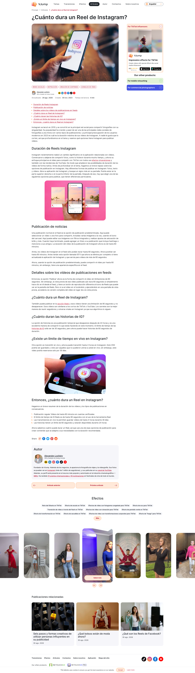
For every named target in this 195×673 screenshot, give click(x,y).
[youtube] (65, 462)
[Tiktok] (144, 659)
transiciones (105, 160)
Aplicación (92, 658)
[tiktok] (61, 462)
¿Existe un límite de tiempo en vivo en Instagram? (54, 119)
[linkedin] (49, 462)
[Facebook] (43, 438)
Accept (120, 670)
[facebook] (57, 462)
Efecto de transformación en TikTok (47, 514)
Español (152, 4)
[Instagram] (149, 659)
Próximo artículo (96, 485)
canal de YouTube (104, 470)
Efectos (82, 4)
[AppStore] (145, 68)
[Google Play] (156, 68)
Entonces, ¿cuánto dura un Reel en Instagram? (53, 122)
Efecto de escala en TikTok (75, 506)
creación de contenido (69, 87)
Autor (105, 4)
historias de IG (38, 328)
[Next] (101, 585)
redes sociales (39, 87)
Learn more (130, 670)
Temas (56, 4)
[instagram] (53, 462)
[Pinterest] (51, 438)
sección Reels (63, 304)
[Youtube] (161, 659)
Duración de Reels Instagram (45, 104)
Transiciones (69, 4)
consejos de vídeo (88, 87)
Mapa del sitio (104, 658)
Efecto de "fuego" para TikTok (150, 514)
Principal (35, 10)
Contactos (116, 4)
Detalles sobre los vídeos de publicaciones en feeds (55, 110)
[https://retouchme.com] (57, 665)
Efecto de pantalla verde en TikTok (135, 510)
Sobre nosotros (132, 4)
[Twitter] (47, 438)
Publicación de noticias (43, 107)
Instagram (51, 470)
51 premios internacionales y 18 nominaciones (66, 476)
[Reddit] (55, 438)
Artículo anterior (53, 485)
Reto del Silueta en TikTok (52, 506)
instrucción (52, 87)
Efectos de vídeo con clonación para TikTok (102, 510)
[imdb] (45, 462)
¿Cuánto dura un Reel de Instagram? (49, 113)
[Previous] (94, 585)
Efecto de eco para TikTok (142, 506)
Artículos (94, 4)
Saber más (37, 573)
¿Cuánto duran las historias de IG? (48, 116)
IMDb (36, 476)
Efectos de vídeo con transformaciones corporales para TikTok (112, 514)
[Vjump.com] (135, 56)
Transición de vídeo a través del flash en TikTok (65, 510)
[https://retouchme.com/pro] (77, 665)
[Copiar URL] (39, 438)
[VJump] (40, 4)
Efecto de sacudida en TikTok (75, 514)
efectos (95, 160)
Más (97, 518)
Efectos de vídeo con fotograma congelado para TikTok (108, 506)
